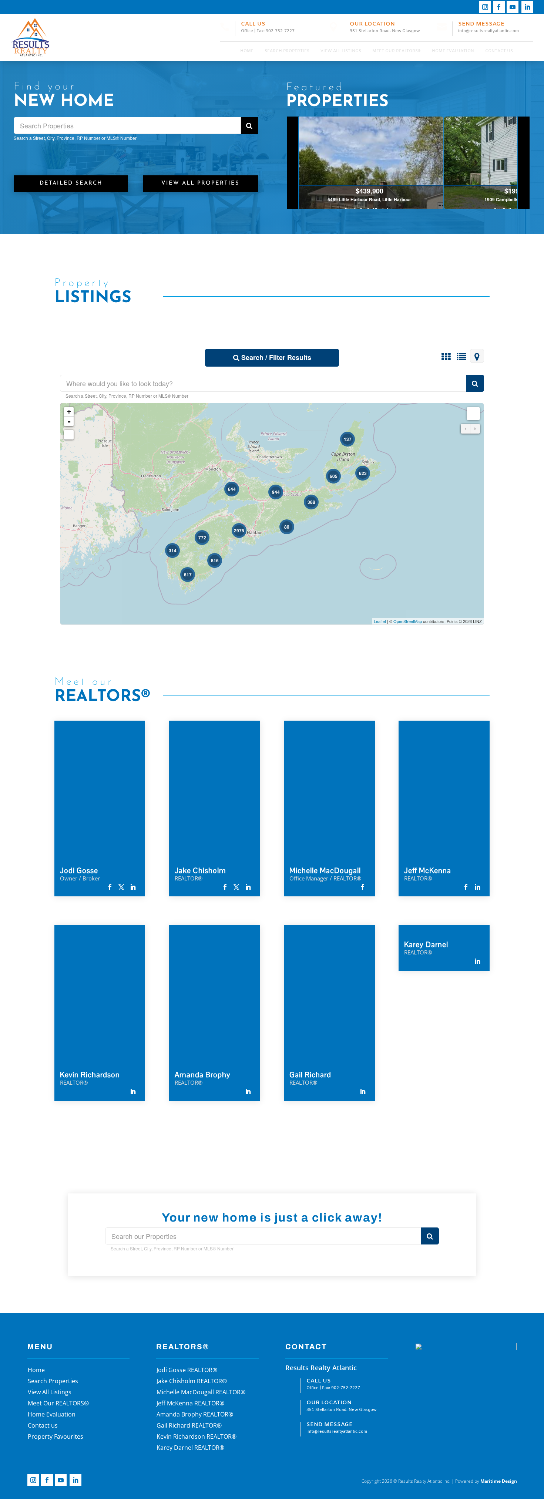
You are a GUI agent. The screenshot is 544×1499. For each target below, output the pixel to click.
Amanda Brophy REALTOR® (195, 1415)
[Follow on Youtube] (512, 7)
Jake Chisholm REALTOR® (192, 1381)
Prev (293, 163)
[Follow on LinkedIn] (527, 7)
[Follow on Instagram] (485, 7)
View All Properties (200, 183)
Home (246, 51)
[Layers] (473, 413)
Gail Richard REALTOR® (189, 1426)
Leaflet (380, 621)
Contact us (499, 51)
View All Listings (340, 51)
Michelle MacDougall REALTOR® (201, 1392)
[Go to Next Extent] (475, 429)
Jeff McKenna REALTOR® (190, 1404)
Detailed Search (71, 183)
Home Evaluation (453, 51)
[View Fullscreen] (69, 434)
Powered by (486, 1481)
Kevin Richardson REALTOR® (196, 1437)
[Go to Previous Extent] (465, 429)
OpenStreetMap (407, 621)
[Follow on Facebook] (499, 7)
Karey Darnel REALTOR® (190, 1448)
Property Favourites (55, 1437)
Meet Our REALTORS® (396, 51)
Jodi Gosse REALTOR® (187, 1370)
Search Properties (287, 51)
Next (523, 163)
